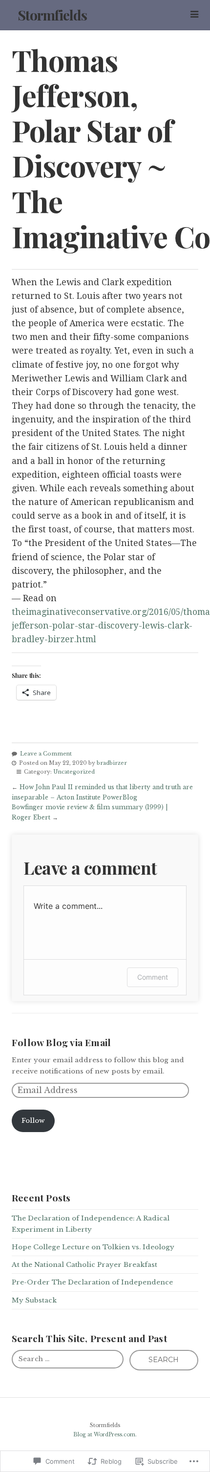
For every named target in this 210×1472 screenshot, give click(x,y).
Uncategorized (74, 771)
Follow (33, 1120)
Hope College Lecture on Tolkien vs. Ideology (93, 1247)
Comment (152, 977)
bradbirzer (112, 762)
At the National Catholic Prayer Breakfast (84, 1265)
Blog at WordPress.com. (105, 1434)
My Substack (34, 1300)
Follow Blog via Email (61, 1042)
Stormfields (52, 14)
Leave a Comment (46, 753)
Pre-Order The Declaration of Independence (92, 1282)
